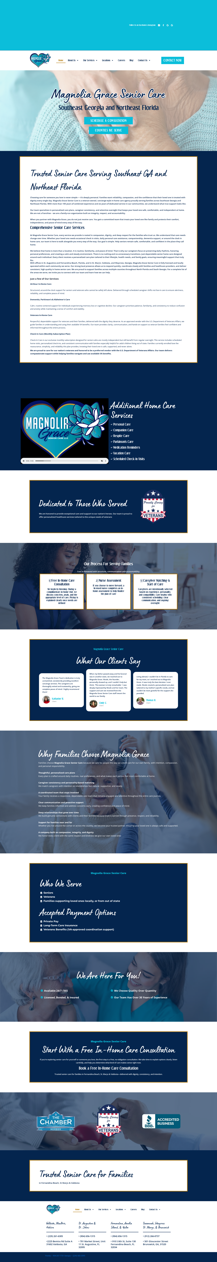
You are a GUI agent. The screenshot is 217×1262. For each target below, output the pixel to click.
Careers (121, 60)
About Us (71, 60)
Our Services (88, 60)
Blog (131, 60)
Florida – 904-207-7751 (54, 1256)
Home (60, 60)
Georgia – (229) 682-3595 (74, 1256)
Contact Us (142, 60)
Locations (106, 60)
